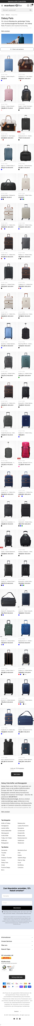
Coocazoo (20, 867)
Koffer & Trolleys (5, 823)
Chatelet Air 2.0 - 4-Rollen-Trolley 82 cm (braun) (8, 403)
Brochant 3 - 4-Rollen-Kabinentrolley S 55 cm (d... (8, 700)
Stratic (3, 865)
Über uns (4, 945)
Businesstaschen (22, 838)
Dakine (20, 855)
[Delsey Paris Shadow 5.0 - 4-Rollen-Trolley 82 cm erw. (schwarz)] (8, 271)
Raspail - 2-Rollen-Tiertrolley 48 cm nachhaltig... (25, 106)
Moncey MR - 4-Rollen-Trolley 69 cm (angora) (25, 195)
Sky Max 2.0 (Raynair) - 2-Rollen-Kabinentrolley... (25, 551)
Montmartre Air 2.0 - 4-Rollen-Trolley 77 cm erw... (25, 136)
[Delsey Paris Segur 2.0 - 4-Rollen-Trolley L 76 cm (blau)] (8, 153)
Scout (19, 862)
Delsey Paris (4, 74)
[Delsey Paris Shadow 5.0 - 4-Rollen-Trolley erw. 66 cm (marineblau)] (25, 420)
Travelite (3, 852)
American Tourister (6, 857)
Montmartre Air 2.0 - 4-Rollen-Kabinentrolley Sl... (25, 640)
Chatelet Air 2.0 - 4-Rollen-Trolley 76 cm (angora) (8, 225)
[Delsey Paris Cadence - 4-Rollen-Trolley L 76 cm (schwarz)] (8, 657)
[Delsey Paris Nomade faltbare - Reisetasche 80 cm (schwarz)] (8, 182)
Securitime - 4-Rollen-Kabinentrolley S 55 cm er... (8, 343)
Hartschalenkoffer (6, 830)
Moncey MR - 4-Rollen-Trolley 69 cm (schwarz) (25, 581)
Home (2, 14)
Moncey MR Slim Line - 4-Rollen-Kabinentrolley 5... (25, 314)
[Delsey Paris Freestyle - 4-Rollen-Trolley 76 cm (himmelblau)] (8, 63)
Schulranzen (21, 830)
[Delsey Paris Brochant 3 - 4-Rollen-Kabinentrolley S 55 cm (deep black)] (8, 687)
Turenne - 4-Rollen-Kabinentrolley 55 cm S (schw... (8, 551)
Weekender (21, 843)
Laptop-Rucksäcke (23, 825)
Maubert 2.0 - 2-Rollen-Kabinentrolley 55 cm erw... (8, 640)
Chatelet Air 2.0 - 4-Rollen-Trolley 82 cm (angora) (8, 314)
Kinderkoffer (21, 833)
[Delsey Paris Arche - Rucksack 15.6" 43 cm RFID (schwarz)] (8, 747)
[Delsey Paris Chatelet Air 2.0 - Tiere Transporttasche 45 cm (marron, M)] (25, 63)
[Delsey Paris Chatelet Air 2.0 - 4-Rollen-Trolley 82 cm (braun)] (8, 390)
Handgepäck (5, 825)
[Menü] (14, 966)
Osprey (3, 860)
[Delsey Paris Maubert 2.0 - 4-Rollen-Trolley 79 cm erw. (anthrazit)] (25, 242)
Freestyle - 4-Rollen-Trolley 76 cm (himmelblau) (8, 76)
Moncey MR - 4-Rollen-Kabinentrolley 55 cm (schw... (25, 403)
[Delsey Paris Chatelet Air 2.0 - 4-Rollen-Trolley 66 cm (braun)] (25, 271)
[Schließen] (0, 1024)
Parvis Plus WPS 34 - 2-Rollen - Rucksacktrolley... (25, 343)
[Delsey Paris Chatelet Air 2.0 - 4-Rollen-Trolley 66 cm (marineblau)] (8, 479)
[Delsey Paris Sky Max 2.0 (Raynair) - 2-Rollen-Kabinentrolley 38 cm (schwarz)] (25, 539)
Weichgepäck (5, 833)
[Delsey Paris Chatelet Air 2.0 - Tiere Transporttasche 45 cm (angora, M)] (8, 123)
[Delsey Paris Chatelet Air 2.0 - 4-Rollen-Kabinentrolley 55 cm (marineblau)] (8, 717)
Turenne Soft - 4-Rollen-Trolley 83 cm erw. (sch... (25, 522)
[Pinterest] (19, 1018)
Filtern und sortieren (18, 49)
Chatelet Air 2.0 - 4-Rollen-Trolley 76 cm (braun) (8, 254)
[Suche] (30, 10)
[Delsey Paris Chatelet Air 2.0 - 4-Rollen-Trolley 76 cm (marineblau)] (25, 479)
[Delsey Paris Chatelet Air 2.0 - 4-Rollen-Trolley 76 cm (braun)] (8, 242)
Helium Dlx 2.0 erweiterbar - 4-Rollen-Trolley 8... (8, 522)
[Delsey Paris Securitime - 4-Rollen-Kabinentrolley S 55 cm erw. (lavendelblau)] (8, 331)
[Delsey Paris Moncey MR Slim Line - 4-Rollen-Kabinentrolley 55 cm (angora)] (25, 301)
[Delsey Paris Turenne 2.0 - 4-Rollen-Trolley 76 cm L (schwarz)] (8, 568)
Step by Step (21, 860)
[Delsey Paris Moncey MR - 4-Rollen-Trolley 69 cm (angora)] (25, 182)
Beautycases (21, 835)
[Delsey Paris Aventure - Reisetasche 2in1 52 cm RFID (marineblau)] (25, 717)
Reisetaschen (21, 823)
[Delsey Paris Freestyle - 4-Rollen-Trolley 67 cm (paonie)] (8, 93)
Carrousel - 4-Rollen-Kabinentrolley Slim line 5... (25, 759)
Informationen (6, 937)
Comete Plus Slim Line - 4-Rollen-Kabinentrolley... (8, 432)
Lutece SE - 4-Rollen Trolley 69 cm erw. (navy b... (25, 611)
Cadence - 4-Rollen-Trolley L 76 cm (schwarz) (8, 670)
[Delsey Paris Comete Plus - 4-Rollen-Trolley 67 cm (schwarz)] (8, 360)
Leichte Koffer (5, 828)
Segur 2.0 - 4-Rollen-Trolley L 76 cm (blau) (8, 165)
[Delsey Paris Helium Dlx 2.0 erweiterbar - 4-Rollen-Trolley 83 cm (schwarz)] (8, 509)
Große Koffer (4, 835)
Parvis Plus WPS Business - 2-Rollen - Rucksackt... (8, 462)
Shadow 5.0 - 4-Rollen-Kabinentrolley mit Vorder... (25, 670)
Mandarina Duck (22, 850)
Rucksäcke (21, 828)
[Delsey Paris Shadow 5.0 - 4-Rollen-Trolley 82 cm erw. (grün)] (25, 360)
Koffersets (4, 840)
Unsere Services (6, 941)
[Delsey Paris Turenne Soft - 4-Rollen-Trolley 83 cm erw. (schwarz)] (25, 509)
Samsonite (4, 850)
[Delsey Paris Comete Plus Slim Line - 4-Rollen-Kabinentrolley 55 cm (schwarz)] (8, 420)
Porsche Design (5, 867)
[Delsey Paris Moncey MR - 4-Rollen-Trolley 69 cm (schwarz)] (25, 568)
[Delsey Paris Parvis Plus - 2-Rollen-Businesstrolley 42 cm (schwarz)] (25, 153)
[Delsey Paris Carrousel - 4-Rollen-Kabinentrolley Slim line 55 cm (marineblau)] (25, 747)
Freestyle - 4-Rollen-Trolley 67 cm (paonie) (8, 106)
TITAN (3, 855)
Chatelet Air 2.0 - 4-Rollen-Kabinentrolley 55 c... (8, 729)
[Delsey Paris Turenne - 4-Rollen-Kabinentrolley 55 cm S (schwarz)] (8, 539)
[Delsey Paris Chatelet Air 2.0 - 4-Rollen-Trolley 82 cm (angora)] (8, 301)
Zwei (19, 852)
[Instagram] (17, 1018)
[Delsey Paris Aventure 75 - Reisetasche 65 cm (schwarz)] (8, 598)
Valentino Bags (22, 857)
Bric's (2, 870)
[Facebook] (14, 1018)
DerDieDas (21, 865)
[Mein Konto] (28, 5)
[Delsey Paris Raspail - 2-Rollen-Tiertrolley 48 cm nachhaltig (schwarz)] (25, 93)
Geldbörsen (21, 840)
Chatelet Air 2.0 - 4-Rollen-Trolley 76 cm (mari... (25, 492)
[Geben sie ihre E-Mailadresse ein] (17, 908)
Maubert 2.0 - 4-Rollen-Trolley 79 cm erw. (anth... (25, 254)
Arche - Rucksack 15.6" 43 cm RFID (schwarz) (8, 759)
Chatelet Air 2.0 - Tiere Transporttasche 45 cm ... (25, 76)
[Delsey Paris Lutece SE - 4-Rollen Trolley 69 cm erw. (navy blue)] (25, 598)
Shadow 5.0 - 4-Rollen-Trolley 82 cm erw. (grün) (25, 373)
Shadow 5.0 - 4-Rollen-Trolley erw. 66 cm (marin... (25, 432)
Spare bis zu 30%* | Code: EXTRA (17, 1)
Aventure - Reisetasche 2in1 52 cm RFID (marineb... (25, 729)
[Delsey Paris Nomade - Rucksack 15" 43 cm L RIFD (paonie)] (25, 450)
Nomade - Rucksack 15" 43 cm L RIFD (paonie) (25, 462)
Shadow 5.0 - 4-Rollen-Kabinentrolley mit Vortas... (25, 700)
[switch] (10, 970)
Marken (8, 14)
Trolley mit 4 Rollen (6, 838)
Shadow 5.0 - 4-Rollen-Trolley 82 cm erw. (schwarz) (8, 284)
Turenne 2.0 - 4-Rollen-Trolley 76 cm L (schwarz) (8, 581)
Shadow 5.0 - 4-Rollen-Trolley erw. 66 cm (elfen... (25, 225)
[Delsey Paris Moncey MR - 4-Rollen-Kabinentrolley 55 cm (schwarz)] (25, 390)
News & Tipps (5, 949)
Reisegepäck (5, 843)
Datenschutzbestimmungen (11, 922)
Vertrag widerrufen (17, 977)
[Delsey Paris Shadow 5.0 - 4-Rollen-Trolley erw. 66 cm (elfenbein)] (25, 212)
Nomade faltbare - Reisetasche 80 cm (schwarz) (8, 195)
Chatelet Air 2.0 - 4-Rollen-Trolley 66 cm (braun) (25, 284)
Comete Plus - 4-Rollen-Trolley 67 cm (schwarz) (8, 373)
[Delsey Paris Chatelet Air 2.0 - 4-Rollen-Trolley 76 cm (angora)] (8, 212)
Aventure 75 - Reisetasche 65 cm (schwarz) (8, 611)
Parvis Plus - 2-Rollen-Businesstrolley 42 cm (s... (25, 165)
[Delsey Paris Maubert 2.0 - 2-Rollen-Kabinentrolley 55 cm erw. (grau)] (8, 628)
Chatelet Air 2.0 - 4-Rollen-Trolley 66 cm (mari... (8, 492)
